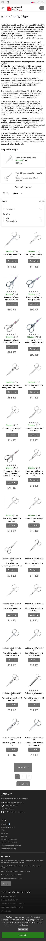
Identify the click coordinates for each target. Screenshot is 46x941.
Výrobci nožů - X (7, 911)
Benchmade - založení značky (12, 907)
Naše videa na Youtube (14, 812)
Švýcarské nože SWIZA (9, 900)
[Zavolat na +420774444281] (8, 2)
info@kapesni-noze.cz (14, 802)
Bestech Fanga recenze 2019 (11, 878)
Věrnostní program (9, 839)
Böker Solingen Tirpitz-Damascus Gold (15, 871)
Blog (3, 830)
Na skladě (23, 209)
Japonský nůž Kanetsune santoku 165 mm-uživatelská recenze (21, 866)
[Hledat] (38, 2)
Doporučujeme (12, 193)
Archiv (5, 884)
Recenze (4, 833)
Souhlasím (23, 935)
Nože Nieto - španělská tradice (12, 903)
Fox (23, 218)
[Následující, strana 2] (23, 776)
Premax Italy (23, 221)
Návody (4, 836)
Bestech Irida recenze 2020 (11, 875)
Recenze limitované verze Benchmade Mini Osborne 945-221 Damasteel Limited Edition (22, 861)
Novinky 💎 (5, 824)
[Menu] (3, 7)
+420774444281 (11, 806)
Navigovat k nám (8, 827)
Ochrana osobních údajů (11, 845)
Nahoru (24, 784)
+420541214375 (7, 809)
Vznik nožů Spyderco (8, 896)
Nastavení (23, 929)
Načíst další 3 (23, 767)
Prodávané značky (8, 849)
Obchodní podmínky (9, 842)
